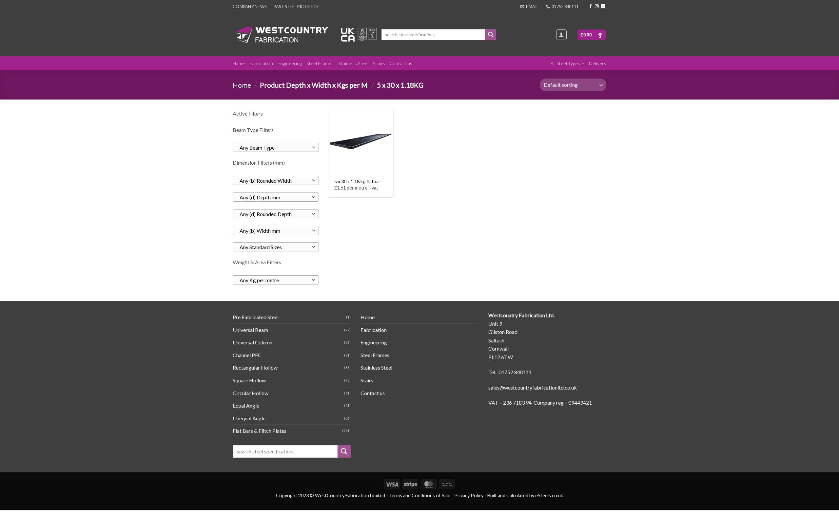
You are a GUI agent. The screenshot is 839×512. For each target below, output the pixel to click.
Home (239, 63)
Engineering (290, 63)
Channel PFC (247, 355)
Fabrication (261, 63)
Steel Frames (320, 63)
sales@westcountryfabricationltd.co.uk (532, 387)
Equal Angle (246, 405)
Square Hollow (249, 380)
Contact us (401, 63)
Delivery (597, 63)
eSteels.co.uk (549, 495)
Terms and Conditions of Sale (419, 495)
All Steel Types (565, 63)
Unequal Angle (249, 418)
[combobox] (276, 147)
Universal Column (252, 342)
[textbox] (274, 147)
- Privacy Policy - (468, 495)
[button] (591, 34)
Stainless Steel (353, 63)
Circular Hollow (250, 393)
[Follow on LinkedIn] (603, 6)
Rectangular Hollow (255, 367)
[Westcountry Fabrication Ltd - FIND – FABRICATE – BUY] (282, 35)
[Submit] (490, 34)
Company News (249, 6)
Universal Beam (250, 330)
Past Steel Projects (296, 6)
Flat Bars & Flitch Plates (259, 431)
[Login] (561, 34)
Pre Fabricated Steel (256, 317)
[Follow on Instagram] (597, 6)
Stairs (379, 63)
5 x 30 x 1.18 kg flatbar (357, 181)
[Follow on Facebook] (591, 6)
